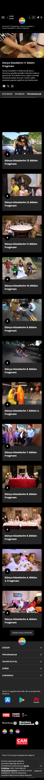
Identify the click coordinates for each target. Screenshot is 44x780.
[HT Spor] (24, 715)
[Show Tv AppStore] (7, 700)
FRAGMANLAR (34, 93)
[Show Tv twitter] (8, 86)
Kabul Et (38, 771)
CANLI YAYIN (11, 17)
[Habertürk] (6, 715)
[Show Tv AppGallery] (36, 700)
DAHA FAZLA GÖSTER (22, 632)
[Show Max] (17, 731)
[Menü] (3, 17)
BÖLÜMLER (7, 93)
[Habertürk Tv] (16, 715)
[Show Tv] (22, 20)
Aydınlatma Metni (9, 770)
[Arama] (41, 17)
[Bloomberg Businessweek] (28, 723)
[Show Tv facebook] (4, 86)
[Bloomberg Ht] (9, 723)
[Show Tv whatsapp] (12, 86)
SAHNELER (20, 93)
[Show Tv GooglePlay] (22, 700)
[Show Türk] (11, 731)
